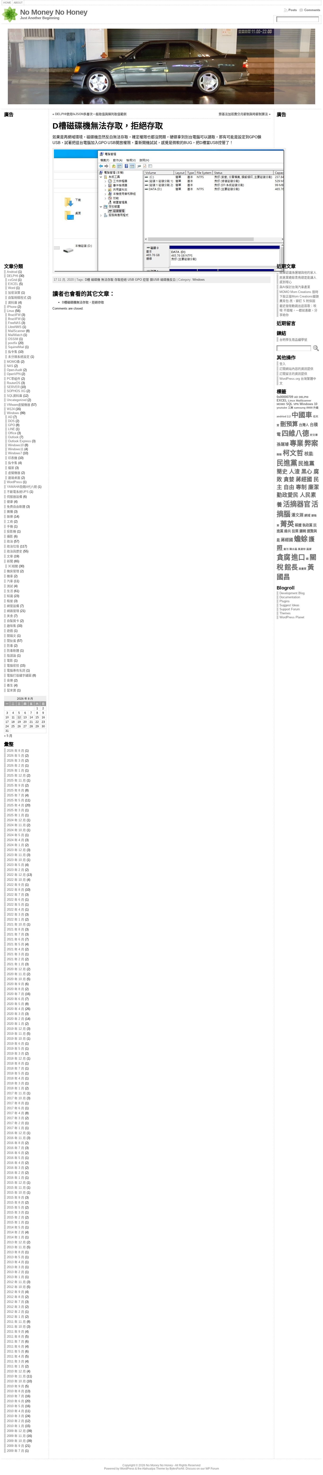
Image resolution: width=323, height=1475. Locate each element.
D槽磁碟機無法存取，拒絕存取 (83, 302)
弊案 (311, 443)
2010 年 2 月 (15, 1421)
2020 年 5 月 (15, 1004)
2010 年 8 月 (15, 1391)
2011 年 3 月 (15, 1361)
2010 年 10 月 (16, 1381)
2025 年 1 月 (15, 815)
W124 (11, 409)
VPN (296, 404)
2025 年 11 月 (16, 780)
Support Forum (289, 609)
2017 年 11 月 (16, 1093)
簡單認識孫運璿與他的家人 (297, 272)
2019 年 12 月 (16, 1028)
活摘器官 (296, 504)
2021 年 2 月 (15, 959)
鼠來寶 (11, 690)
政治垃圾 (13, 546)
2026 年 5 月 (15, 755)
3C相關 (13, 566)
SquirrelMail (16, 347)
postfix (12, 343)
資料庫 (12, 302)
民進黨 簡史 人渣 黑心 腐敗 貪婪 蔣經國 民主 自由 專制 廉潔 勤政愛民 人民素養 (298, 484)
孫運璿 (283, 444)
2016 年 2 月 (15, 1172)
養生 (10, 685)
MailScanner (16, 331)
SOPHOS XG (16, 391)
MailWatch (15, 335)
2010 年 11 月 (16, 1376)
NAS (10, 366)
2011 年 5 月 (15, 1351)
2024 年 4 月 (15, 840)
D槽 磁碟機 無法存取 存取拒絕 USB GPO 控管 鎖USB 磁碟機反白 (130, 279)
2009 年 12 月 (16, 1431)
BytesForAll (177, 1468)
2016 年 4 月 (15, 1163)
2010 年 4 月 (15, 1411)
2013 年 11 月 (16, 1247)
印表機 (12, 458)
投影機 (11, 531)
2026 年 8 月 (15, 750)
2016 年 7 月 (15, 1148)
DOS (11, 421)
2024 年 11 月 (16, 825)
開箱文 (11, 635)
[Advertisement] (25, 189)
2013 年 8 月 (15, 1252)
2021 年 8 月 (15, 929)
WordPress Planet (291, 617)
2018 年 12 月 (16, 1058)
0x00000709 (285, 397)
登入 (282, 364)
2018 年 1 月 (15, 1088)
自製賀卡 (13, 621)
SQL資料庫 (14, 395)
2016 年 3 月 (15, 1168)
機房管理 (13, 571)
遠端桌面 (14, 478)
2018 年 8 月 (15, 1063)
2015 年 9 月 (15, 1197)
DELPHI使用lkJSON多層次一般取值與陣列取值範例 (91, 114)
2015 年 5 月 (15, 1207)
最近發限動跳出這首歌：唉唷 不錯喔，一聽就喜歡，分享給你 (298, 310)
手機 (10, 526)
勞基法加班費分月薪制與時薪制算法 (243, 114)
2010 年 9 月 (15, 1386)
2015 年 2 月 (15, 1217)
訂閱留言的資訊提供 (293, 373)
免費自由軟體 (16, 506)
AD (10, 417)
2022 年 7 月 (15, 894)
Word (11, 288)
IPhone (12, 307)
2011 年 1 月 (15, 1366)
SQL (289, 404)
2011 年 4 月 (15, 1356)
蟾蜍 (301, 539)
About (18, 2)
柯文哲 (293, 453)
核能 (308, 453)
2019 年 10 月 (16, 1038)
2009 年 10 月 (16, 1441)
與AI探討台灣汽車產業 (294, 287)
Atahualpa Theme (153, 1468)
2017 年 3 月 (15, 1118)
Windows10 (16, 445)
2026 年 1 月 (15, 770)
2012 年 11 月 (16, 1282)
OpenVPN (14, 374)
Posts (292, 10)
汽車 (10, 581)
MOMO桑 (13, 361)
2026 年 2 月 (15, 765)
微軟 (279, 454)
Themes (285, 613)
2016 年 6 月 (15, 1153)
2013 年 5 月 (15, 1257)
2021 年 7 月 (15, 934)
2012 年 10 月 (16, 1287)
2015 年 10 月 (16, 1192)
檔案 (11, 468)
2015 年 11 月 (16, 1187)
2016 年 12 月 (16, 1133)
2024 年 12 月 (16, 820)
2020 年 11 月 (16, 974)
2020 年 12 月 (16, 969)
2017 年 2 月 (15, 1123)
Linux (10, 311)
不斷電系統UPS (18, 491)
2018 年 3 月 (15, 1083)
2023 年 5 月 (15, 865)
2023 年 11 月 (16, 855)
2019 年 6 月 (15, 1043)
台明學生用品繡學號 (293, 339)
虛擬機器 (14, 473)
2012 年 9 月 (15, 1292)
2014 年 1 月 (15, 1237)
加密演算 (14, 292)
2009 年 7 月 (15, 1451)
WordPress (14, 482)
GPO (11, 425)
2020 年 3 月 (15, 1014)
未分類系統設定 (19, 356)
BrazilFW (14, 315)
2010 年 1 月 (15, 1426)
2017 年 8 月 (15, 1103)
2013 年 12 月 (16, 1242)
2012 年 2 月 (15, 1312)
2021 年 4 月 (15, 949)
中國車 (302, 415)
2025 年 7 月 (15, 795)
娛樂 (10, 516)
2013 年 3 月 (15, 1267)
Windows (13, 413)
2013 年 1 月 (15, 1277)
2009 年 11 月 (16, 1436)
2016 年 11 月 (16, 1138)
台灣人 (304, 425)
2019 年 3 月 (15, 1053)
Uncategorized (16, 400)
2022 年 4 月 (15, 909)
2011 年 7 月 (15, 1341)
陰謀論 (11, 655)
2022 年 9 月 (15, 884)
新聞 (10, 561)
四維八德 (295, 433)
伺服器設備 (14, 496)
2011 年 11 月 (16, 1321)
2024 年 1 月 (15, 845)
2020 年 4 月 (15, 1009)
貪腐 (283, 557)
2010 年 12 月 (16, 1371)
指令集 (12, 351)
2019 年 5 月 (15, 1048)
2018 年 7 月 (15, 1068)
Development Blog (292, 593)
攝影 (10, 536)
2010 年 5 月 (15, 1406)
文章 (10, 556)
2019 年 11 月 (16, 1033)
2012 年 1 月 (15, 1316)
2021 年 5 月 (15, 944)
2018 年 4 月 (15, 1078)
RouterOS (13, 383)
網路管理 (13, 611)
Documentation (289, 597)
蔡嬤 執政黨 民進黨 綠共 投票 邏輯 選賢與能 (297, 532)
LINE (11, 429)
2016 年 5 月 (15, 1158)
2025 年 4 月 (15, 805)
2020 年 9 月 (15, 984)
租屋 (10, 601)
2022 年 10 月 (16, 880)
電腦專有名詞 (16, 670)
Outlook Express (19, 441)
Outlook (13, 437)
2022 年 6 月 (15, 899)
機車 (10, 576)
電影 (10, 660)
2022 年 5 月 (15, 904)
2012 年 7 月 (15, 1302)
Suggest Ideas (289, 605)
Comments (312, 10)
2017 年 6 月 (15, 1108)
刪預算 (289, 424)
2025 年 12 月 (16, 775)
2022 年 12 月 (16, 875)
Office (12, 433)
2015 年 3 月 (15, 1212)
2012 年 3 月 (15, 1307)
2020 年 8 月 (15, 989)
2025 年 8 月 (15, 790)
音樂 (10, 680)
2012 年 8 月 (15, 1297)
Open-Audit (14, 370)
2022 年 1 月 (15, 919)
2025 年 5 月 (15, 800)
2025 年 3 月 (15, 810)
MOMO (281, 404)
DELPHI (12, 276)
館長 (291, 567)
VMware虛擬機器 (18, 404)
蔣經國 (287, 540)
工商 (10, 521)
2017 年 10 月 (16, 1098)
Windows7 (15, 453)
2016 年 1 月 (15, 1177)
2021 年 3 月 (15, 954)
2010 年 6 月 (15, 1401)
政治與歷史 (14, 551)
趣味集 (11, 626)
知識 (10, 596)
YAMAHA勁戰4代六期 (22, 487)
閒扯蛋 (11, 640)
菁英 (287, 524)
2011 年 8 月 (15, 1336)
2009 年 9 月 (15, 1446)
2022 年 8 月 (15, 889)
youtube (282, 407)
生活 (10, 591)
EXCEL (13, 284)
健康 (10, 501)
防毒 (10, 645)
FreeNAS (14, 323)
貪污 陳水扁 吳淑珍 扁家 (298, 549)
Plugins (284, 601)
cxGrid (12, 280)
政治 (10, 541)
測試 (10, 586)
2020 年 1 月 (15, 1024)
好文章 (314, 434)
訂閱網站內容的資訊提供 (296, 369)
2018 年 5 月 (15, 1073)
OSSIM (13, 339)
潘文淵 (297, 515)
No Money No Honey (53, 12)
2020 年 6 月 (15, 999)
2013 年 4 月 (15, 1262)
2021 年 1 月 (15, 964)
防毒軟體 (13, 650)
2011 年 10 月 (16, 1326)
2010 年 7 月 (15, 1396)
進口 (298, 557)
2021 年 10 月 (16, 924)
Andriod (12, 272)
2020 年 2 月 (15, 1019)
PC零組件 (13, 378)
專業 (296, 443)
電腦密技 (13, 665)
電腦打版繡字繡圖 (19, 675)
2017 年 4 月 (15, 1113)
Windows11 (15, 449)
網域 (307, 515)
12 (19, 717)
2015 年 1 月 (15, 1222)
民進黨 (287, 463)
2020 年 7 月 (15, 994)
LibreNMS (15, 327)
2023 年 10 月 (16, 860)
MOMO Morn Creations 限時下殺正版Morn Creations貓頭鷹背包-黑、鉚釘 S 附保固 (299, 296)
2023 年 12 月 (16, 850)
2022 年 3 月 (15, 914)
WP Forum (212, 1468)
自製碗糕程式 (17, 297)
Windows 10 (308, 404)
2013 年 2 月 (15, 1272)
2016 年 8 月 (15, 1143)
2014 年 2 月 (15, 1232)
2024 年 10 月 (16, 830)
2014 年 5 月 (15, 1227)
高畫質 (302, 568)
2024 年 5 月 (15, 835)
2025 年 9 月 (15, 785)
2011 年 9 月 (15, 1331)
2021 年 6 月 (15, 939)
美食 (10, 616)
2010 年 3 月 (15, 1416)
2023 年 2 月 (15, 870)
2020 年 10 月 (16, 979)
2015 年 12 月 (16, 1182)
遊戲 (10, 631)
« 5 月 (8, 736)
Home (7, 2)
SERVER (13, 387)
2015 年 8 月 (15, 1202)
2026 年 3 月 (15, 760)
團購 (10, 511)
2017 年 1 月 (15, 1128)
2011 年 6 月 (15, 1346)
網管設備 (13, 606)
